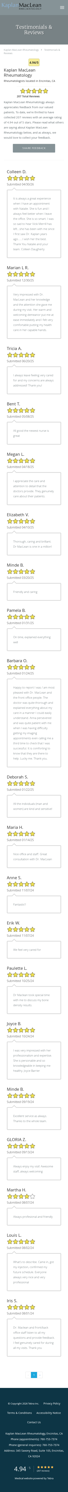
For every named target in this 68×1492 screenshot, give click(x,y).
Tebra (50, 1478)
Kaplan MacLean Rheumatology (21, 49)
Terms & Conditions (19, 1413)
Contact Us (34, 1422)
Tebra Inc (33, 1403)
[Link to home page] (28, 6)
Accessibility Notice (48, 1413)
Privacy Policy (51, 1403)
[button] (62, 7)
